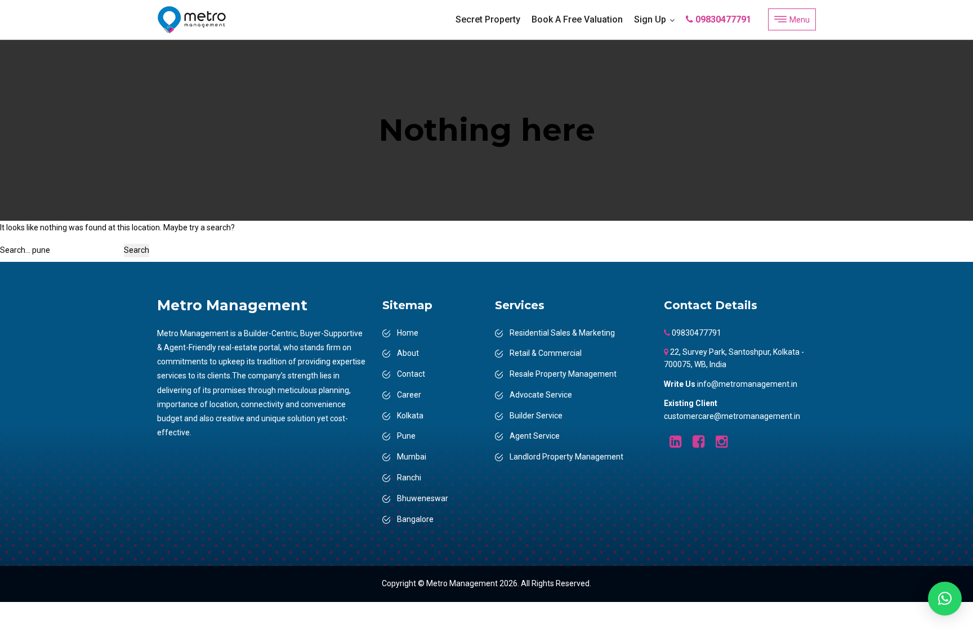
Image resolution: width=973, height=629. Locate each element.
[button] (945, 598)
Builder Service (536, 415)
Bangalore (415, 519)
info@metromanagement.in (747, 384)
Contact (411, 373)
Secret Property (488, 19)
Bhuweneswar (422, 498)
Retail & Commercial (546, 353)
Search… (15, 250)
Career (409, 394)
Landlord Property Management (566, 456)
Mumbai (411, 456)
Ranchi (409, 477)
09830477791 (722, 19)
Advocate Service (541, 394)
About (408, 353)
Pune (406, 435)
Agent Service (535, 435)
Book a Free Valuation (577, 19)
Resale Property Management (563, 373)
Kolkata (410, 415)
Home (407, 332)
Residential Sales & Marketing (562, 332)
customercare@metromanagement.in (732, 416)
